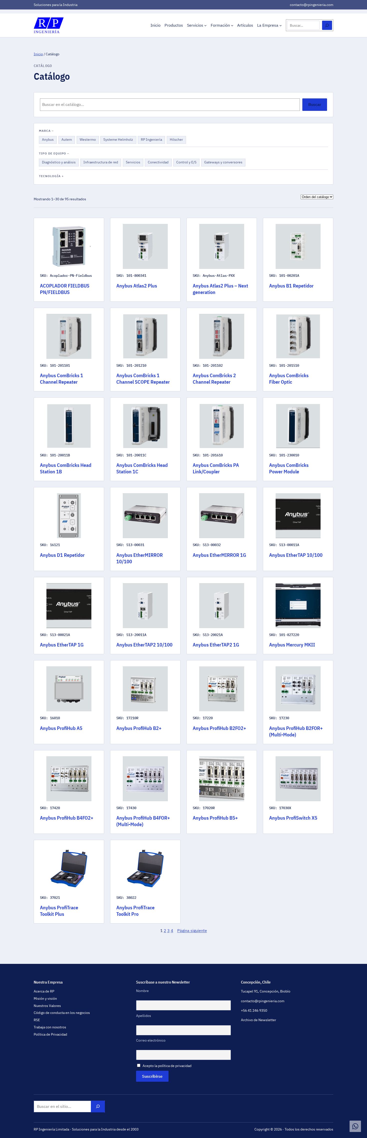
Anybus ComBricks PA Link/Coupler (216, 468)
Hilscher (177, 140)
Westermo (87, 140)
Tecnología (50, 176)
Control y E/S (186, 163)
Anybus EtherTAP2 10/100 (144, 644)
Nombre (142, 991)
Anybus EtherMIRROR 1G (219, 555)
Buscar (314, 104)
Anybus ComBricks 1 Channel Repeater (61, 378)
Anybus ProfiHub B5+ (215, 818)
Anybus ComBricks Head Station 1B (65, 468)
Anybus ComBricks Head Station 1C (142, 468)
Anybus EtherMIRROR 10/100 (139, 558)
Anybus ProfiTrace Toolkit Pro (135, 910)
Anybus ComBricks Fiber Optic (289, 378)
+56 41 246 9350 (254, 1010)
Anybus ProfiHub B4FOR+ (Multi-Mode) (143, 821)
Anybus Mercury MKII (292, 644)
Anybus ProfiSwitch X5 (293, 818)
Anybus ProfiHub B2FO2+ (219, 728)
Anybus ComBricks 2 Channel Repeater (214, 378)
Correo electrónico (151, 1040)
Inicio (38, 54)
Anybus (49, 140)
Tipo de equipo (52, 153)
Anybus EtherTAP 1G (62, 644)
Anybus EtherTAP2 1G (216, 644)
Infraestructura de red (100, 163)
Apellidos (143, 1015)
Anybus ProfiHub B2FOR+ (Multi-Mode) (296, 731)
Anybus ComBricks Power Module (289, 468)
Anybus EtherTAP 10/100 (296, 555)
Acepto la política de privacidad (167, 1066)
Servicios (134, 163)
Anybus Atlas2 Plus (136, 286)
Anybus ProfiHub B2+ (139, 728)
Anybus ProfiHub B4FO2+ (66, 818)
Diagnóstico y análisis (59, 163)
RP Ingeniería (151, 140)
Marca (45, 131)
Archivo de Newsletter (258, 1020)
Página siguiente (192, 930)
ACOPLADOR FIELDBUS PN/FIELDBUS (64, 289)
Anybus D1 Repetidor (62, 555)
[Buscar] (327, 25)
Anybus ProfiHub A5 (61, 728)
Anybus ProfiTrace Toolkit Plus (59, 910)
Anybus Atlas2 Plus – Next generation (220, 289)
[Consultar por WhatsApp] (355, 1126)
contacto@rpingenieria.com (311, 4)
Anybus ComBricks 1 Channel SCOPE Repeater (143, 378)
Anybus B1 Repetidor (291, 286)
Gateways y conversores (223, 163)
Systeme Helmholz (118, 140)
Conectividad (158, 163)
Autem (68, 140)
